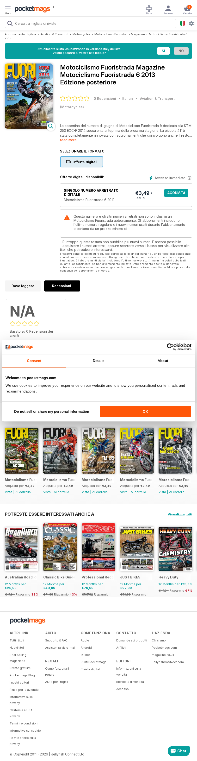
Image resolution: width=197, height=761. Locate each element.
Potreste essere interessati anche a (49, 514)
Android (86, 647)
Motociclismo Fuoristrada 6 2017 (59, 480)
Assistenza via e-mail (60, 647)
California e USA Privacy (21, 713)
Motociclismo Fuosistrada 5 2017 (98, 480)
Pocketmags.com (164, 647)
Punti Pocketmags (93, 662)
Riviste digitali (90, 669)
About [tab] (163, 361)
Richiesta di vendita (130, 682)
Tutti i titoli (17, 640)
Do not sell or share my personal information (51, 411)
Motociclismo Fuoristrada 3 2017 (175, 480)
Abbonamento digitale (20, 34)
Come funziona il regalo (57, 671)
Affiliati (121, 647)
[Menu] (8, 9)
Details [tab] (99, 361)
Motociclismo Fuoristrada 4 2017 (136, 480)
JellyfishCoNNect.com (168, 662)
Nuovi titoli (17, 647)
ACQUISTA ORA (176, 194)
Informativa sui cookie (25, 730)
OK (145, 411)
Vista (8, 492)
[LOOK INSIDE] (29, 127)
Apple (85, 640)
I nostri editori (19, 682)
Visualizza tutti (180, 514)
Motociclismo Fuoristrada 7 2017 (21, 480)
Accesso (122, 689)
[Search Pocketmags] (10, 24)
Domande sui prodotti (131, 640)
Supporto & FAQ (56, 640)
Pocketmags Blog (22, 675)
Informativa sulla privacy (21, 700)
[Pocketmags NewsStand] (31, 9)
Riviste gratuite (20, 668)
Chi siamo (159, 640)
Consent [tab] (34, 361)
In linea (86, 655)
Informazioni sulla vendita (128, 671)
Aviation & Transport (54, 34)
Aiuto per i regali (56, 682)
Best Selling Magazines (18, 658)
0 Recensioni (105, 98)
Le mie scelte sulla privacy (23, 741)
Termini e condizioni (24, 723)
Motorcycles (81, 34)
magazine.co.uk (163, 655)
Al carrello (23, 492)
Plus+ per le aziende (24, 689)
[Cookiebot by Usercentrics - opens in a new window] (170, 346)
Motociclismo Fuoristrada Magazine (119, 34)
